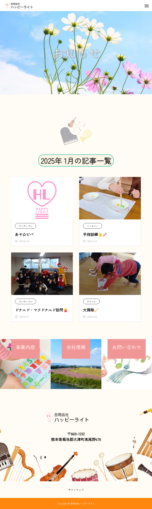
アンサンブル (25, 226)
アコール (91, 301)
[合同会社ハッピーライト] (25, 5)
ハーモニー (92, 226)
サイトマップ (76, 490)
